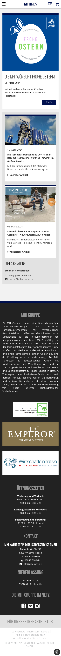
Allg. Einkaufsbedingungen (30, 634)
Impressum (33, 631)
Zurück (50, 102)
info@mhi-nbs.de (32, 564)
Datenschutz (18, 631)
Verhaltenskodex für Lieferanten (30, 638)
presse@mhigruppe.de (21, 279)
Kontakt (45, 631)
